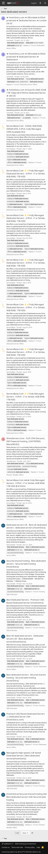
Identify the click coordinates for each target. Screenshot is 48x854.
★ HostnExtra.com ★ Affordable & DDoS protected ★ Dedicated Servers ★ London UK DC (26, 20)
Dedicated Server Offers (28, 84)
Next (24, 833)
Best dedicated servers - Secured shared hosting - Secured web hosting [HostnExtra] (26, 677)
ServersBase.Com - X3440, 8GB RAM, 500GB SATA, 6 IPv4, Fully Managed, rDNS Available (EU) (24, 128)
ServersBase (10, 149)
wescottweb (10, 545)
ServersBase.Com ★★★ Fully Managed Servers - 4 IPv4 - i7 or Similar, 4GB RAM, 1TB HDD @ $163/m (25, 483)
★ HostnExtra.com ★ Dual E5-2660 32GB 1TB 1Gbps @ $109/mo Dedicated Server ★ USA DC (26, 92)
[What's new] (40, 3)
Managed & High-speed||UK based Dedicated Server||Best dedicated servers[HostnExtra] (23, 755)
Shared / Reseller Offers (15, 475)
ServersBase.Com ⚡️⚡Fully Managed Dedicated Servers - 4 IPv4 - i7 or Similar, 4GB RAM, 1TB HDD (25, 173)
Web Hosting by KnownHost (25, 844)
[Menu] (3, 3)
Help (38, 847)
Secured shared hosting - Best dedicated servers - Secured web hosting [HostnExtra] (26, 563)
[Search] (45, 3)
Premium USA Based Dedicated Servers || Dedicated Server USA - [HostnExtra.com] (25, 716)
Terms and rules (17, 847)
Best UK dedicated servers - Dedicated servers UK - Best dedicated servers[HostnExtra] (24, 638)
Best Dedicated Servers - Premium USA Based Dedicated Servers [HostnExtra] (25, 601)
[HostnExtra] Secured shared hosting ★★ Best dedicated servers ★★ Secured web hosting (26, 796)
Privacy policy (30, 847)
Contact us (6, 847)
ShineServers (11, 461)
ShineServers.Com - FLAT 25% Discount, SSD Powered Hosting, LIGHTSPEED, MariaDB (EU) (25, 441)
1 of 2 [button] (17, 833)
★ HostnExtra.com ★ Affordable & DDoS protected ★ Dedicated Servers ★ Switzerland (25, 56)
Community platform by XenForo (21, 852)
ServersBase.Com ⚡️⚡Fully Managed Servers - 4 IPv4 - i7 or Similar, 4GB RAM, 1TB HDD (25, 396)
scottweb (9, 40)
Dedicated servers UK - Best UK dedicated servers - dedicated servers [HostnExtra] (26, 526)
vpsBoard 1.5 (8, 844)
